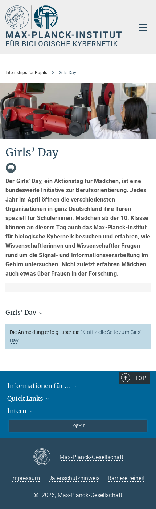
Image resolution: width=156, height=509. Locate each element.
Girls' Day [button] (21, 312)
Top (140, 378)
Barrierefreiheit (126, 478)
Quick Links (26, 398)
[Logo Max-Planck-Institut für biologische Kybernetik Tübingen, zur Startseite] (64, 25)
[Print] (10, 167)
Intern (17, 411)
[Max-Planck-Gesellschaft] (46, 457)
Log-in (78, 425)
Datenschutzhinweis (74, 478)
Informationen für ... (39, 386)
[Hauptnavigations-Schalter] (143, 27)
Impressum (25, 478)
